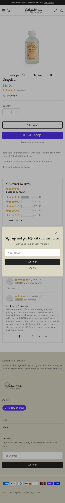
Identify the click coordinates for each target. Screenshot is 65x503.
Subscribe (32, 261)
